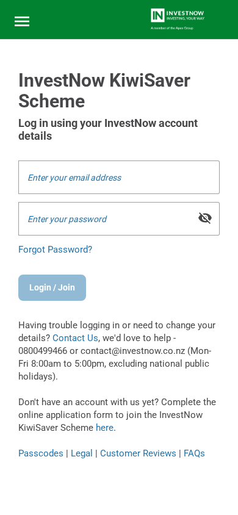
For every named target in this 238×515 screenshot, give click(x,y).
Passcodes (40, 453)
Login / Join (52, 287)
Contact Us (75, 338)
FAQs (194, 453)
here (105, 427)
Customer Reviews (138, 453)
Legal (82, 453)
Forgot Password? (55, 249)
